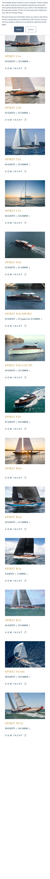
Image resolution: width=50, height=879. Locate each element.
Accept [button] (19, 29)
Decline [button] (31, 29)
